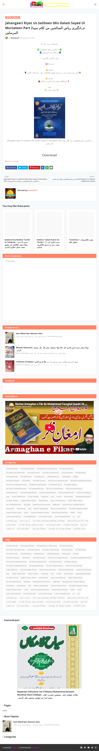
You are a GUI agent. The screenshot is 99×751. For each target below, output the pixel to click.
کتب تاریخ (84, 524)
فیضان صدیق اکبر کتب (53, 524)
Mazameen (10, 508)
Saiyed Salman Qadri (13, 512)
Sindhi (72, 512)
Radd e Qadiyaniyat (41, 508)
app (7, 497)
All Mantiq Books (53, 477)
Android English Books (28, 493)
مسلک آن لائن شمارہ (38, 528)
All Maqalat (66, 477)
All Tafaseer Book (55, 485)
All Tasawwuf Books (36, 489)
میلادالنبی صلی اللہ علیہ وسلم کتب (59, 528)
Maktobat (56, 504)
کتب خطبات (10, 528)
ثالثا (78, 516)
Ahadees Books (12, 469)
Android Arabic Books (74, 489)
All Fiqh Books (80, 473)
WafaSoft (15, 38)
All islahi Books (25, 477)
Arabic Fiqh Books (18, 497)
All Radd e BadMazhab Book (80, 481)
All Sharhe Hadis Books (37, 485)
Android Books (11, 493)
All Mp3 (75, 477)
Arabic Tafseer (33, 497)
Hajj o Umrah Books (58, 501)
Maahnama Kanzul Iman (41, 504)
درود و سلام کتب (11, 520)
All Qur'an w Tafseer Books (58, 481)
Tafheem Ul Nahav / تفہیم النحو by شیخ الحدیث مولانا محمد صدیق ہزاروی (47, 362)
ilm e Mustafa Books (13, 504)
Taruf (79, 512)
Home (5, 710)
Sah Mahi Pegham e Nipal (78, 508)
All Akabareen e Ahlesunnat (47, 469)
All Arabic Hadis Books (50, 473)
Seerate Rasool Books (60, 512)
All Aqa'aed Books (66, 469)
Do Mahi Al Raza (12, 501)
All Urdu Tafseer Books (54, 489)
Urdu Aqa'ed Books (13, 516)
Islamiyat (27, 504)
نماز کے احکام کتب (79, 528)
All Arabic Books (34, 473)
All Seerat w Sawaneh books (16, 485)
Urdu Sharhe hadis (45, 516)
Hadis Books (43, 501)
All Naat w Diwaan (12, 481)
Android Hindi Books (66, 493)
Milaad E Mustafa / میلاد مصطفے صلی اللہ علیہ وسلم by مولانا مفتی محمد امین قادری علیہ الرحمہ (52, 348)
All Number (26, 481)
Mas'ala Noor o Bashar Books (73, 504)
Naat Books (21, 508)
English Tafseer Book (28, 501)
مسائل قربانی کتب (23, 528)
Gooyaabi (35, 747)
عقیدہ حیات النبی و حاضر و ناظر (77, 520)
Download (49, 155)
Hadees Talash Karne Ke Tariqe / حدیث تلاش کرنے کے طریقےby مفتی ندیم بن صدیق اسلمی (48, 243)
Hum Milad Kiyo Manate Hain (29, 333)
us (74, 516)
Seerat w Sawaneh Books (40, 512)
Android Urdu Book (83, 493)
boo (52, 497)
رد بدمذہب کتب (25, 520)
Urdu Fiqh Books (29, 516)
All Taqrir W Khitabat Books (16, 489)
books (59, 497)
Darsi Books (68, 497)
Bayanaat (44, 497)
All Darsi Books (13, 161)
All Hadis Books (12, 477)
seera (26, 512)
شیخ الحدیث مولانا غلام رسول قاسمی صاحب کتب (49, 520)
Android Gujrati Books (47, 493)
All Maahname (39, 477)
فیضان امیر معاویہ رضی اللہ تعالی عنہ (30, 524)
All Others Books (39, 481)
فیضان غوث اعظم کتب (70, 524)
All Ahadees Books (27, 469)
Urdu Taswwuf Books (62, 516)
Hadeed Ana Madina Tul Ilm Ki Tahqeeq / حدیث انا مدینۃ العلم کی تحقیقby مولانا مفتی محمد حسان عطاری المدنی (17, 243)
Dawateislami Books (83, 497)
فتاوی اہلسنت (11, 524)
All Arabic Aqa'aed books (15, 473)
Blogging (15, 747)
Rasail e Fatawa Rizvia (58, 508)
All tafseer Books (70, 485)
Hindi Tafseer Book (75, 501)
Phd (29, 508)
